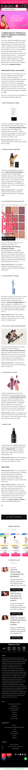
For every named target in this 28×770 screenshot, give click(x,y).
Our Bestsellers (14, 526)
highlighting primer (15, 548)
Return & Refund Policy (14, 708)
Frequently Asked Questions (14, 704)
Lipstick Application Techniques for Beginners (17, 573)
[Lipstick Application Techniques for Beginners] (5, 569)
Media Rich (14, 737)
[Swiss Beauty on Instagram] (15, 754)
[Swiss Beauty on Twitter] (23, 754)
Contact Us (14, 712)
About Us (14, 725)
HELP (3, 701)
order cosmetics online (16, 499)
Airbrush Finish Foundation (14, 172)
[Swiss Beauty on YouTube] (20, 754)
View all (14, 529)
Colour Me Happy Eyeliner (15, 302)
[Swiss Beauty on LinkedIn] (25, 754)
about (4, 655)
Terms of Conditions (14, 733)
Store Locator (14, 716)
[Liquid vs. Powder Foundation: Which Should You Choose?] (5, 617)
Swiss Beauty (5, 722)
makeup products (15, 64)
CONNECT (4, 742)
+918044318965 (15, 748)
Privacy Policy (14, 731)
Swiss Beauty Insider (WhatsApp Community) (14, 727)
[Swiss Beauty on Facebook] (18, 754)
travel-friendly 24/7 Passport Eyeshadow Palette (11, 247)
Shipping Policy (14, 706)
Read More (16, 589)
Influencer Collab (14, 718)
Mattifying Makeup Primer (18, 127)
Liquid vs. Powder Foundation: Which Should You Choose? (18, 621)
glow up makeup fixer (4, 548)
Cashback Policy (14, 710)
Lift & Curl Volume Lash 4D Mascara (13, 350)
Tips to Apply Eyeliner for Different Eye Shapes (16, 597)
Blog (14, 729)
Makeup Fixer (11, 449)
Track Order (14, 714)
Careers (14, 735)
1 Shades (7, 543)
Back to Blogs (15, 517)
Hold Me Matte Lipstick (18, 397)
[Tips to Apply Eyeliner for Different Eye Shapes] (5, 593)
